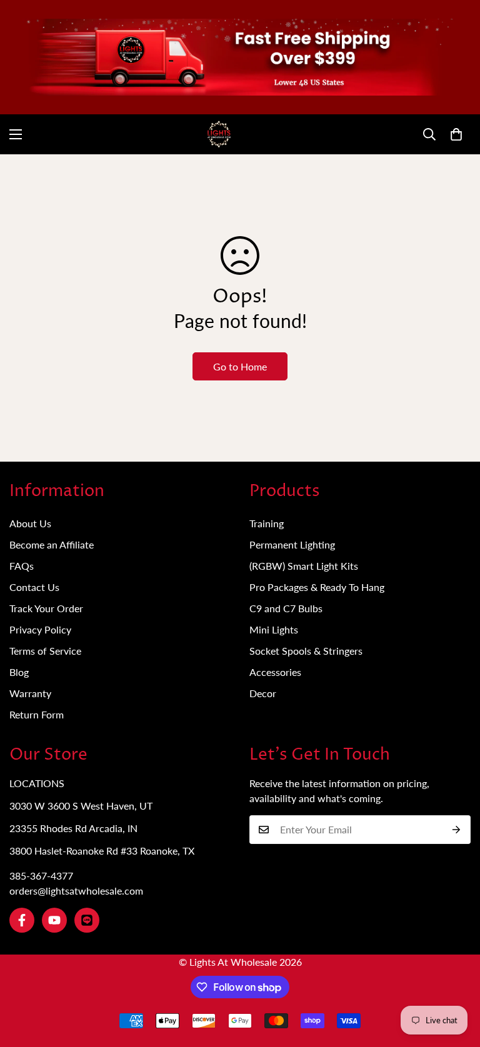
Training (266, 523)
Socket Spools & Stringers (305, 651)
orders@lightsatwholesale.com (76, 890)
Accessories (275, 672)
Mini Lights (273, 629)
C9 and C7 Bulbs (285, 608)
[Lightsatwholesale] (240, 134)
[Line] (86, 920)
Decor (262, 693)
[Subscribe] (456, 829)
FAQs (21, 566)
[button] (456, 134)
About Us (30, 523)
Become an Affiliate (51, 544)
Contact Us (34, 587)
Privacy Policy (40, 629)
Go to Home (240, 366)
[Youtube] (54, 920)
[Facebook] (21, 920)
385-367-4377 (41, 875)
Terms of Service (45, 651)
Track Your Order (46, 608)
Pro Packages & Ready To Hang (316, 587)
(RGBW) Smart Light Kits (303, 566)
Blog (19, 672)
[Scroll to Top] (455, 979)
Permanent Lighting (292, 544)
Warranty (30, 693)
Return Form (36, 714)
